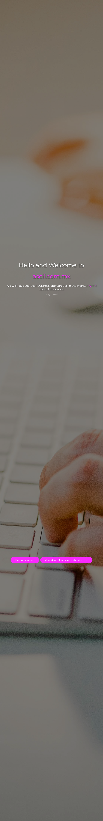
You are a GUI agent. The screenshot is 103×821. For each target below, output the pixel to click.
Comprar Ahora (25, 560)
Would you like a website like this (66, 560)
